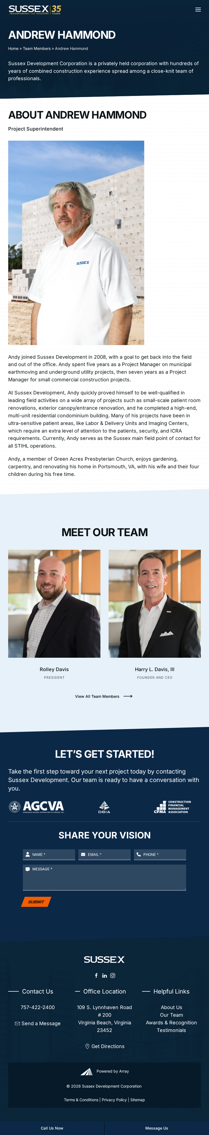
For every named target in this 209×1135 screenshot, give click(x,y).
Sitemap (137, 1099)
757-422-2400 (38, 1007)
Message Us (156, 1128)
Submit (36, 901)
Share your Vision (105, 835)
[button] (198, 9)
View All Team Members (97, 696)
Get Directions (108, 1046)
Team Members (37, 48)
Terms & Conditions (81, 1099)
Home (13, 48)
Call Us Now (52, 1128)
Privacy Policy (114, 1099)
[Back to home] (35, 9)
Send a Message (41, 1023)
